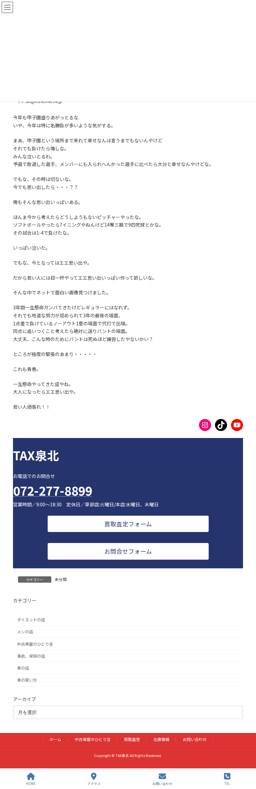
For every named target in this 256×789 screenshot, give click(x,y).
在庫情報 (161, 739)
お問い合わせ (195, 739)
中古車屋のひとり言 (35, 644)
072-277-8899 (52, 490)
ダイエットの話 (31, 620)
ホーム (55, 739)
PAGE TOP (245, 758)
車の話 (23, 668)
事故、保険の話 (31, 656)
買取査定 (132, 739)
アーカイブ (24, 699)
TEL (227, 783)
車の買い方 (27, 680)
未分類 (61, 579)
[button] (128, 524)
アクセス (94, 783)
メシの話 (25, 632)
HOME (31, 783)
